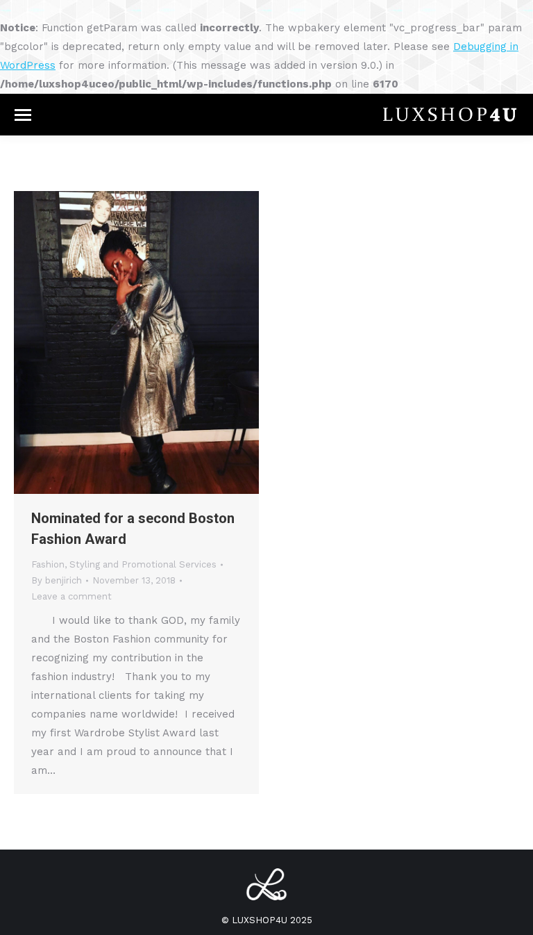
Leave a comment (71, 596)
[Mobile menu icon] (23, 115)
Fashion (48, 564)
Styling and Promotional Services (143, 564)
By (56, 580)
